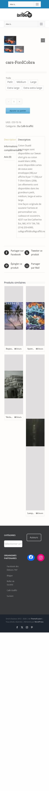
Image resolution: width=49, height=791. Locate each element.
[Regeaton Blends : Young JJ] (13, 316)
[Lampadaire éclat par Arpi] (35, 432)
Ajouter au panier (18, 110)
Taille (8, 78)
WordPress (39, 622)
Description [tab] (9, 139)
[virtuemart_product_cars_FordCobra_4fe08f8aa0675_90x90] (24, 40)
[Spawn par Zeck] (35, 316)
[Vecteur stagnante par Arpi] (13, 384)
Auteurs (34, 537)
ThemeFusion (36, 618)
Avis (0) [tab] (7, 156)
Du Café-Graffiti (25, 126)
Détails (19, 349)
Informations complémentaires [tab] (9, 148)
